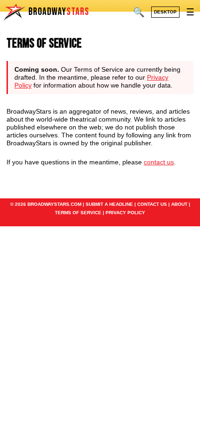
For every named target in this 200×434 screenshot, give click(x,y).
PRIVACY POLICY (125, 212)
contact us (159, 162)
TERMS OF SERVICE (78, 212)
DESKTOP (165, 11)
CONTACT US (152, 204)
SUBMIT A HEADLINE (109, 204)
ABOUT (179, 204)
